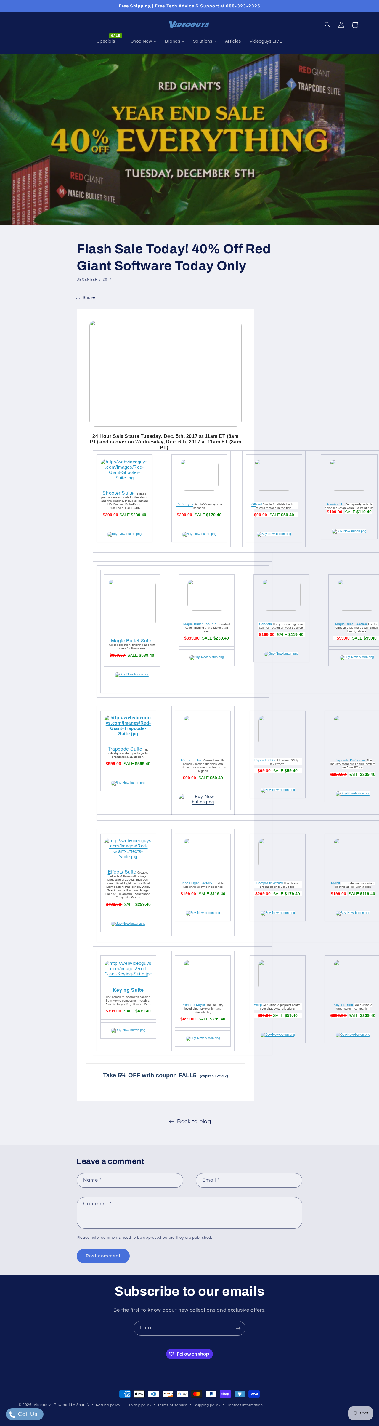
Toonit (335, 882)
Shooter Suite (118, 492)
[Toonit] (353, 912)
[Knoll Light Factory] (203, 912)
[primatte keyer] (203, 1038)
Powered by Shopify (72, 1404)
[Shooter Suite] (124, 477)
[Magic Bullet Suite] (132, 674)
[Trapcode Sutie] (128, 782)
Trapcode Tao (191, 759)
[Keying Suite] (128, 974)
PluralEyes (185, 503)
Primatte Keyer (193, 1004)
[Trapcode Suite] (128, 733)
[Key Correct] (353, 1034)
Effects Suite (122, 871)
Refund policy (108, 1405)
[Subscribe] (238, 1328)
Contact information (245, 1405)
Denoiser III (335, 503)
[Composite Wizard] (278, 912)
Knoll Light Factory (197, 882)
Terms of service (172, 1405)
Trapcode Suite (125, 748)
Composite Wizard (269, 882)
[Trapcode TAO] (203, 801)
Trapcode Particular (350, 759)
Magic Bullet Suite (131, 640)
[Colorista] (281, 653)
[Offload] (274, 534)
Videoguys (43, 1404)
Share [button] (89, 297)
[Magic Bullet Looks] (207, 657)
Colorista (265, 623)
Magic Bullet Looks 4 (200, 623)
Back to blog (194, 1121)
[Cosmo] (357, 657)
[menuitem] (109, 41)
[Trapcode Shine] (278, 789)
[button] (327, 25)
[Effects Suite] (128, 856)
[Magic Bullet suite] (132, 626)
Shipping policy (207, 1405)
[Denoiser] (349, 531)
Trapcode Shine (265, 759)
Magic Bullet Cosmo (351, 623)
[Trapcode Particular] (353, 793)
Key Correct (343, 1004)
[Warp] (278, 1034)
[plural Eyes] (199, 534)
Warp (258, 1004)
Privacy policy (139, 1405)
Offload (256, 503)
